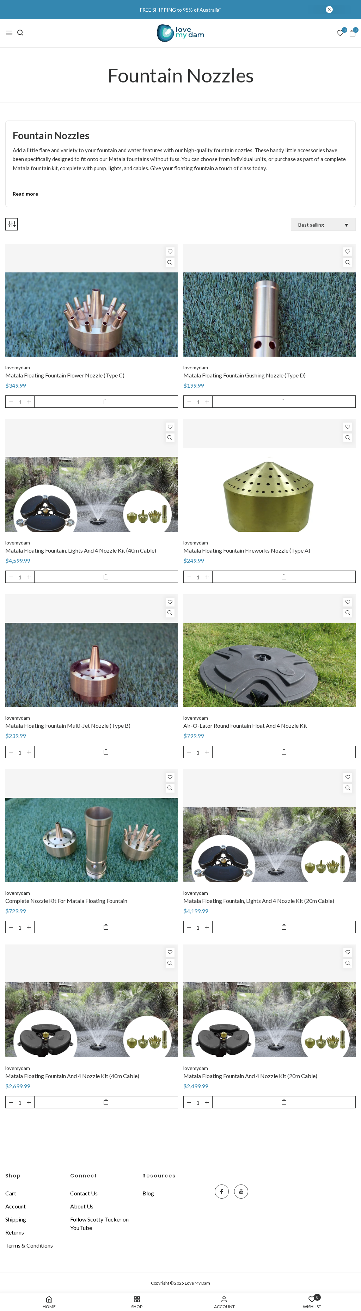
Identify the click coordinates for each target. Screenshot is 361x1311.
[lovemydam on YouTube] (241, 1191)
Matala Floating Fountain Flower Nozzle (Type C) (64, 375)
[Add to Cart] (106, 401)
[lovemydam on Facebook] (222, 1191)
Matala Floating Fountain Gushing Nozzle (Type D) (244, 375)
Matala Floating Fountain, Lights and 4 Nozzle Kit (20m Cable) (258, 900)
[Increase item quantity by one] (28, 401)
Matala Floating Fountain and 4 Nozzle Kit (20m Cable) (250, 1075)
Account (15, 1206)
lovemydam (17, 367)
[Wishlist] (170, 251)
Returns (14, 1232)
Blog (148, 1193)
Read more (25, 194)
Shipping (15, 1219)
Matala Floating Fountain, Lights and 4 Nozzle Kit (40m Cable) (80, 550)
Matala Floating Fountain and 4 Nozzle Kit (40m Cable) (72, 1075)
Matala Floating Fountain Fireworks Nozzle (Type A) (246, 550)
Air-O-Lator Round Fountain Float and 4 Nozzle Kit (245, 725)
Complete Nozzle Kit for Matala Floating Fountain (66, 900)
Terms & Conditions (29, 1245)
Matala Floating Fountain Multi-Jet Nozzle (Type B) (67, 725)
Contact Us (84, 1193)
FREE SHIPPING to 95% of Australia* (180, 10)
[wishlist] (340, 33)
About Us (81, 1206)
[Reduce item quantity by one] (10, 401)
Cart (10, 1193)
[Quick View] (170, 262)
